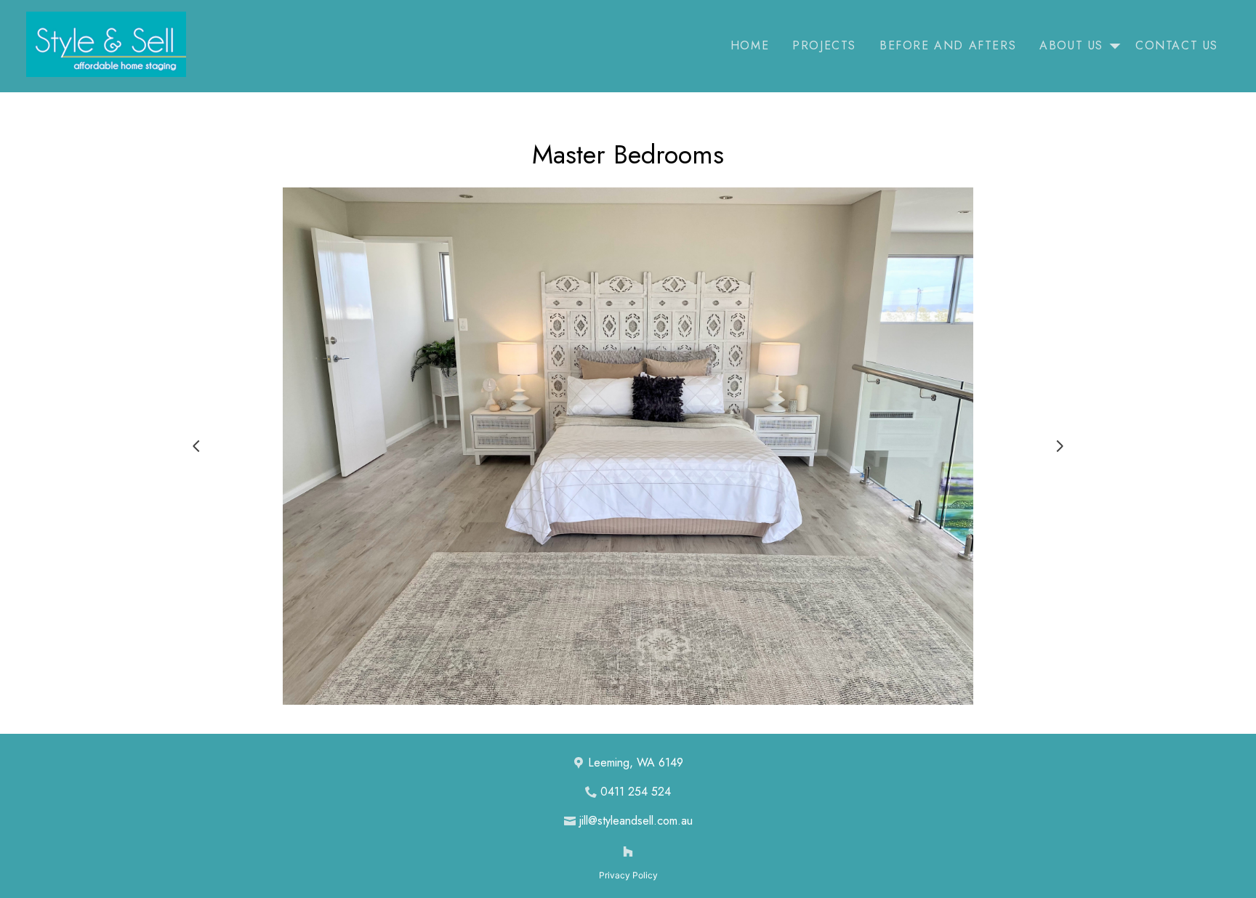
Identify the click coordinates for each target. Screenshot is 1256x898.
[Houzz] (628, 851)
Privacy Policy (628, 875)
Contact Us (1176, 45)
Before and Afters (947, 45)
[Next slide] (1059, 446)
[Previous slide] (196, 446)
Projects (824, 45)
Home (749, 45)
